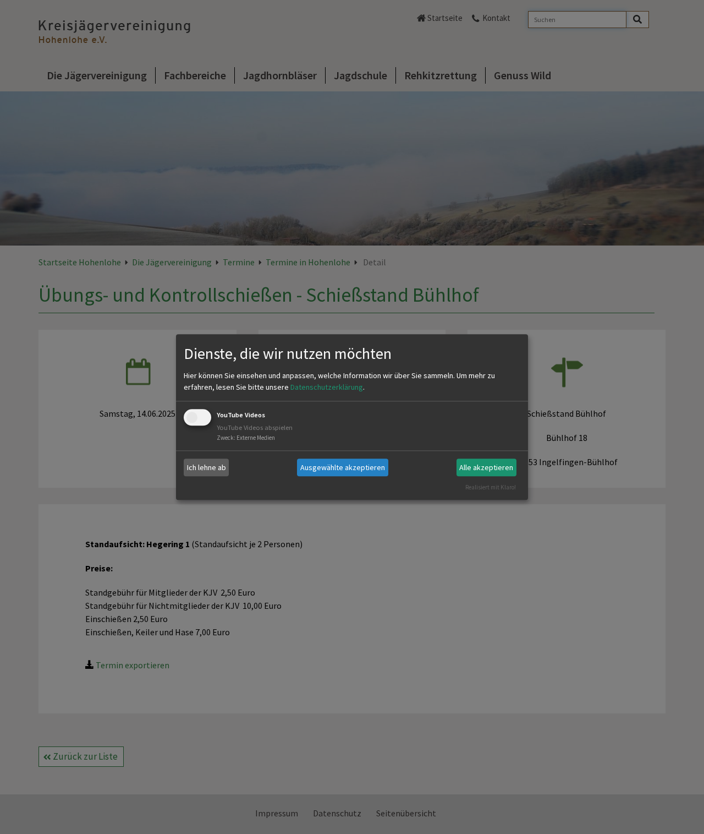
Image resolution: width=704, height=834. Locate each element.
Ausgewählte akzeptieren (342, 467)
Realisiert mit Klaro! (490, 487)
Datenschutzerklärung (326, 388)
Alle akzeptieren (486, 467)
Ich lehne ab (206, 467)
